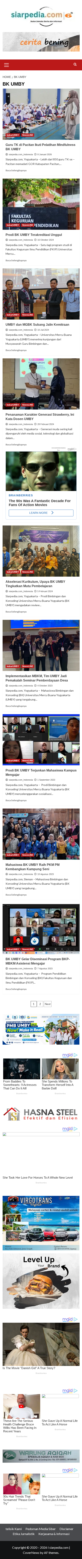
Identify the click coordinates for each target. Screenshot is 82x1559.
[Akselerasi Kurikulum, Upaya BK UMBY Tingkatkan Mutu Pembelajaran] (41, 551)
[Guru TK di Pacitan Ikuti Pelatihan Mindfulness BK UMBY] (41, 114)
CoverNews (31, 1552)
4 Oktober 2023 (45, 685)
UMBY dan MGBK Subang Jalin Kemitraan (38, 324)
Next (48, 1004)
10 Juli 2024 (43, 330)
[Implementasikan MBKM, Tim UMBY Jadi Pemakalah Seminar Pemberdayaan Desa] (41, 645)
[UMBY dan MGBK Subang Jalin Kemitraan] (41, 294)
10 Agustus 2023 (45, 874)
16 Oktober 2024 (45, 240)
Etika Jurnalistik (24, 1534)
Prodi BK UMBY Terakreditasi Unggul (34, 234)
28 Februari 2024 (45, 424)
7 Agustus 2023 (45, 968)
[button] (7, 64)
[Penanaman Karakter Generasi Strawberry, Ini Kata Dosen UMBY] (41, 384)
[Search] (75, 64)
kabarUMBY (13, 135)
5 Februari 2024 (45, 591)
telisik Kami (14, 1529)
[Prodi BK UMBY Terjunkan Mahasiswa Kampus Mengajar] (41, 739)
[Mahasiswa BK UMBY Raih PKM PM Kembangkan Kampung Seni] (41, 834)
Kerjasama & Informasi (53, 1534)
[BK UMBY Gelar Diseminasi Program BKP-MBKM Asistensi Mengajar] (41, 928)
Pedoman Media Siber (40, 1529)
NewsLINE (27, 135)
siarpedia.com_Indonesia (21, 154)
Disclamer (66, 1529)
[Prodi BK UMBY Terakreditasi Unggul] (41, 204)
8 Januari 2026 (44, 154)
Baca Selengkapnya (16, 170)
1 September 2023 (46, 780)
